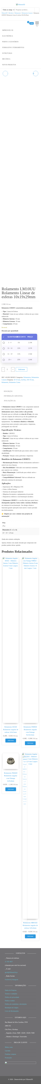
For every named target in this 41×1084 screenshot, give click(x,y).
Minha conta (9, 1047)
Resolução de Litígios (11, 1007)
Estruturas (7, 53)
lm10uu (23, 380)
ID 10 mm (17, 380)
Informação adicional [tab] (13, 396)
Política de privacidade (12, 997)
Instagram (15, 979)
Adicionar (21, 369)
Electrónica (7, 36)
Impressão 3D (7, 30)
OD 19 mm (30, 380)
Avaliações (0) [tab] (10, 401)
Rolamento (5, 382)
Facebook (8, 979)
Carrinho (7, 1051)
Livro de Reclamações (12, 1011)
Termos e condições (11, 994)
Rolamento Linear (14, 382)
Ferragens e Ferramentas (13, 47)
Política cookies (10, 1001)
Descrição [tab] (8, 391)
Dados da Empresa (10, 990)
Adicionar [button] (11, 740)
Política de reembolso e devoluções (16, 1004)
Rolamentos (27, 377)
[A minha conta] (24, 23)
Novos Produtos (9, 65)
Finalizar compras (10, 1054)
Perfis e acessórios (10, 42)
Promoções (8, 1058)
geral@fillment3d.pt (11, 972)
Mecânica (6, 59)
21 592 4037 (9, 961)
